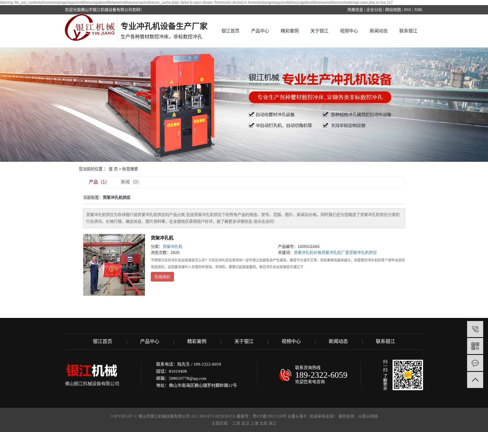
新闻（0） (131, 182)
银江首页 (230, 31)
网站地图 (393, 10)
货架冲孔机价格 (307, 252)
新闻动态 (379, 31)
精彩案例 (290, 31)
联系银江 (408, 31)
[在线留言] (475, 363)
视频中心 (349, 31)
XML (418, 10)
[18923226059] (475, 329)
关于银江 (319, 31)
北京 (263, 423)
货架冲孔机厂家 (335, 252)
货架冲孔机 (162, 237)
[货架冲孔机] (114, 265)
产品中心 (260, 31)
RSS (407, 10)
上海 (254, 423)
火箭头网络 (368, 416)
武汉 (245, 423)
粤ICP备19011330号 (269, 416)
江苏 (236, 423)
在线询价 (162, 276)
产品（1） (99, 182)
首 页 (113, 169)
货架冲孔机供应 (363, 252)
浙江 (272, 423)
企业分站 (374, 10)
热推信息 (355, 10)
